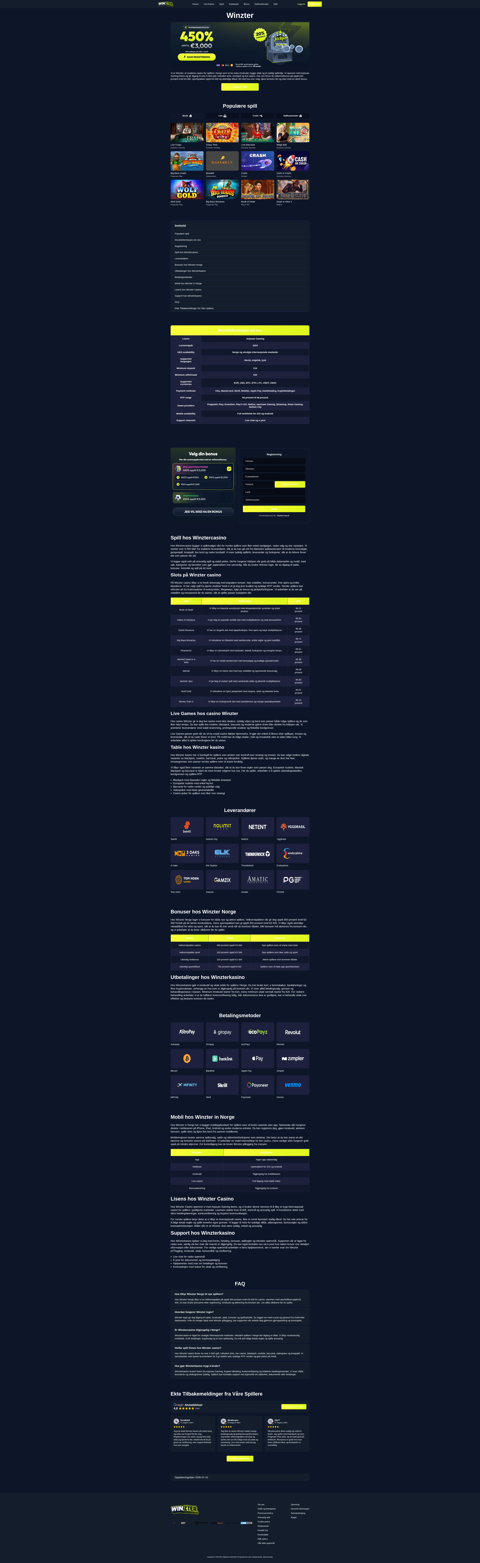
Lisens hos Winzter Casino (188, 289)
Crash (255, 116)
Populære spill (182, 233)
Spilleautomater (290, 116)
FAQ (177, 302)
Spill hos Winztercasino (186, 252)
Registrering (181, 246)
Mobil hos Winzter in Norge (188, 283)
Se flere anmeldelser (239, 1458)
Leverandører (181, 258)
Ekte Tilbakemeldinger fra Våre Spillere (194, 308)
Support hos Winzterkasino (188, 296)
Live (220, 116)
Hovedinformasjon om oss (188, 240)
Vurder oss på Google (294, 1407)
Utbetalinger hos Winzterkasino (190, 271)
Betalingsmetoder (183, 277)
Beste (185, 116)
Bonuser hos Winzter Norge (188, 265)
